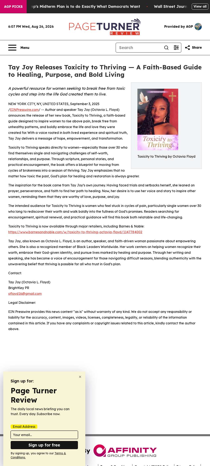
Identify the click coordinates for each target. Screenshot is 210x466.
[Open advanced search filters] (176, 47)
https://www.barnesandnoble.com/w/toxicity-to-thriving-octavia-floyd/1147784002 (75, 232)
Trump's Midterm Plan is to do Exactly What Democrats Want (82, 6)
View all (200, 6)
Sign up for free (44, 445)
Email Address (24, 427)
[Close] (80, 377)
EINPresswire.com (24, 110)
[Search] (166, 47)
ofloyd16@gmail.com (25, 294)
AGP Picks (13, 7)
